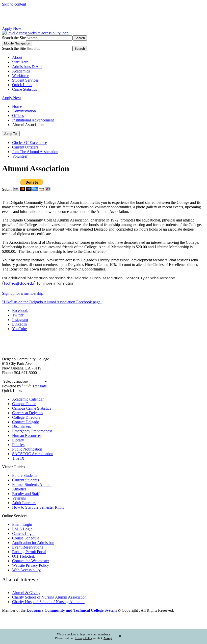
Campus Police (24, 404)
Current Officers (25, 147)
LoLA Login (22, 529)
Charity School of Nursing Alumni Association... (51, 597)
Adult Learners (24, 503)
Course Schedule (25, 538)
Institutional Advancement (33, 120)
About (17, 57)
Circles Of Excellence (29, 142)
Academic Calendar (28, 399)
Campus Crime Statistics (31, 408)
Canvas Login (23, 533)
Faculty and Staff (25, 493)
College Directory (26, 417)
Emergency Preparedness (32, 431)
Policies (18, 444)
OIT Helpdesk (23, 556)
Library (18, 440)
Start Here (20, 62)
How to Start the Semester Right (38, 507)
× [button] (120, 636)
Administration (24, 111)
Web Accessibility (26, 570)
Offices (18, 115)
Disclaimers (21, 426)
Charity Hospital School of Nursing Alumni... (48, 602)
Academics (21, 71)
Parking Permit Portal (29, 552)
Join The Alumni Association (35, 152)
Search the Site (14, 38)
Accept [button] (108, 638)
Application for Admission (33, 542)
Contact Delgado (25, 422)
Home (17, 106)
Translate (39, 386)
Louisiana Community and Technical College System (72, 610)
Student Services (25, 80)
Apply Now (11, 28)
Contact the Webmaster (30, 561)
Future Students (24, 475)
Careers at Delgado (27, 413)
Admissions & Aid (27, 66)
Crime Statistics (24, 89)
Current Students (25, 480)
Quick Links (22, 85)
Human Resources (26, 435)
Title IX (18, 458)
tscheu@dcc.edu (19, 283)
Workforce (20, 75)
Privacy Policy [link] (83, 638)
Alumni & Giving (26, 592)
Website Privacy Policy (30, 565)
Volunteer (20, 156)
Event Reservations (27, 547)
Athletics (19, 489)
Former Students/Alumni (31, 484)
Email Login (22, 524)
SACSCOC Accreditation (32, 454)
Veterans (19, 498)
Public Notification (27, 449)
